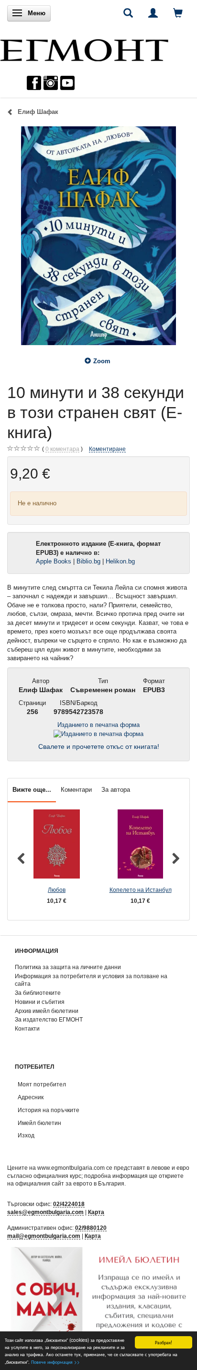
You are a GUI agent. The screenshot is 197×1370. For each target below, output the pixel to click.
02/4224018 (69, 1204)
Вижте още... (31, 789)
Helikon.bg (121, 561)
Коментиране (107, 449)
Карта (96, 1212)
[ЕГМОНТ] (84, 48)
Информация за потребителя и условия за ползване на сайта (91, 980)
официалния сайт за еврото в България (69, 1183)
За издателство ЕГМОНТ (49, 1019)
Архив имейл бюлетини (46, 1011)
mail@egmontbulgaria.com (43, 1236)
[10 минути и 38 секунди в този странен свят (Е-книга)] (98, 235)
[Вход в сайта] (153, 12)
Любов (57, 890)
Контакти (27, 1028)
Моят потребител (42, 1084)
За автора (115, 789)
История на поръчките (48, 1110)
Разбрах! (163, 1342)
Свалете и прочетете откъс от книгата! (98, 746)
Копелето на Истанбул (140, 890)
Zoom (101, 361)
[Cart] (178, 12)
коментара (62, 449)
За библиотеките (38, 993)
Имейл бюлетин (39, 1123)
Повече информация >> (55, 1361)
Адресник (31, 1097)
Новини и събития (40, 1002)
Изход (26, 1135)
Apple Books (53, 561)
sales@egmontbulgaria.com (45, 1212)
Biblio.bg (88, 561)
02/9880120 (91, 1228)
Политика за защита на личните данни (68, 967)
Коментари (76, 789)
